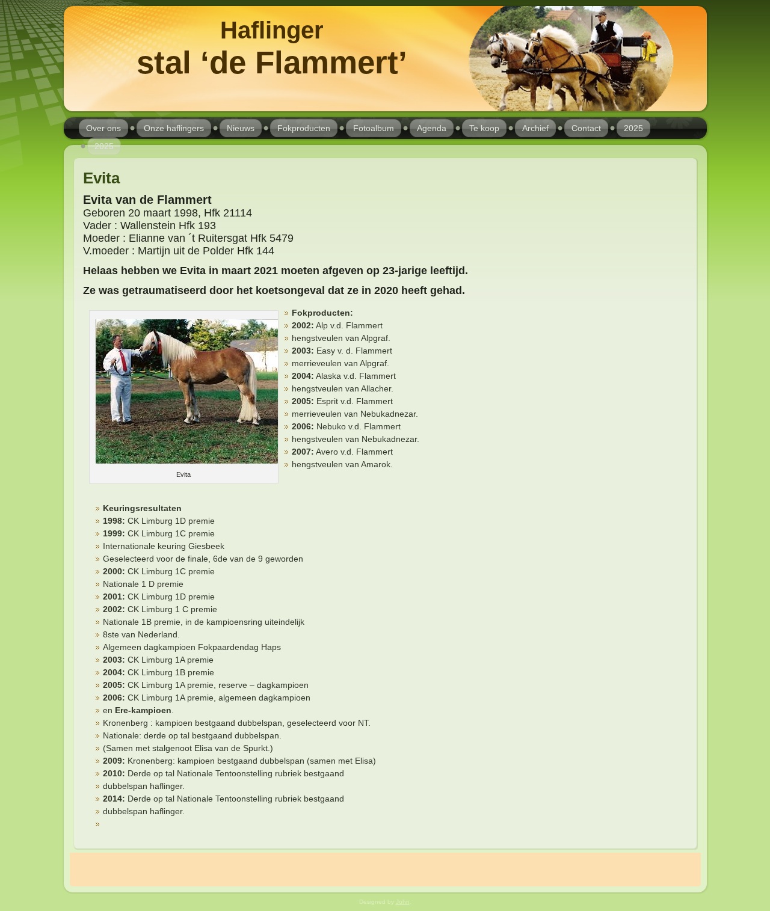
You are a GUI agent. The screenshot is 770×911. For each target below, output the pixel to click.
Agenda (431, 128)
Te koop (484, 128)
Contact (586, 128)
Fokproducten (303, 128)
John (403, 901)
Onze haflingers (174, 128)
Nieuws (240, 128)
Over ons (103, 128)
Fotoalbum (373, 128)
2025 (633, 128)
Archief (535, 128)
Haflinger (272, 30)
